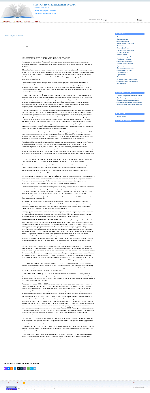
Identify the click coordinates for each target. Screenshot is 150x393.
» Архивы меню (121, 117)
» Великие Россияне (122, 77)
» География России (122, 72)
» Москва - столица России (124, 64)
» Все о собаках (120, 46)
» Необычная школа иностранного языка (129, 102)
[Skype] (31, 368)
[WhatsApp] (28, 368)
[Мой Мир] (15, 368)
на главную (19, 36)
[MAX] (5, 368)
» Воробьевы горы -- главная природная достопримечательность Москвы (130, 98)
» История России (121, 55)
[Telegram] (34, 368)
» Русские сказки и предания (125, 50)
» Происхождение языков (124, 61)
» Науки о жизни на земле (124, 70)
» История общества (122, 52)
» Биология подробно (122, 41)
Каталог (27, 21)
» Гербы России (121, 75)
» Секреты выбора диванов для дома (127, 100)
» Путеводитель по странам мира (126, 79)
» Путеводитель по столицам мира (127, 81)
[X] (18, 368)
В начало (18, 21)
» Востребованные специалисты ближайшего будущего (130, 104)
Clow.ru (142, 387)
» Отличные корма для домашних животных (130, 96)
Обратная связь (137, 383)
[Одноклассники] (11, 368)
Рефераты (37, 21)
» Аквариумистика (122, 39)
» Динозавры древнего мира (124, 68)
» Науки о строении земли (124, 66)
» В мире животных (122, 37)
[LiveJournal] (21, 368)
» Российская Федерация (123, 59)
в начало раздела (9, 36)
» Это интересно (121, 84)
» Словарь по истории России (125, 57)
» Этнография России (122, 48)
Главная (7, 21)
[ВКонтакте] (8, 368)
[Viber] (24, 368)
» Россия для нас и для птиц (125, 43)
